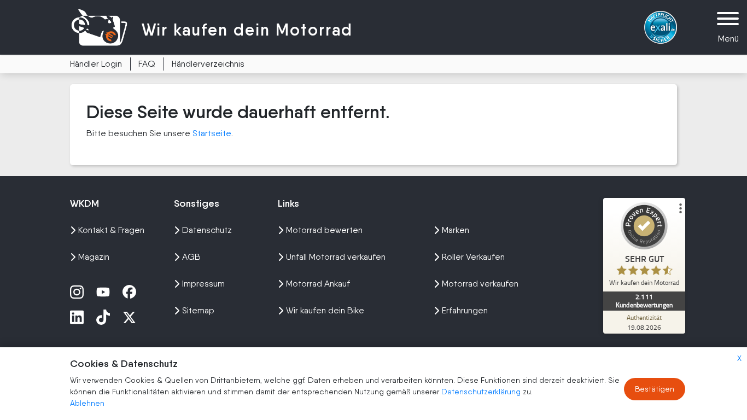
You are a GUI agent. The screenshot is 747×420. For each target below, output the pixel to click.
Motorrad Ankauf (318, 283)
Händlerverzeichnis (208, 64)
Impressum (203, 283)
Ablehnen (87, 403)
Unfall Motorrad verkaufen (336, 257)
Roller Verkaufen (473, 257)
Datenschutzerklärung (482, 391)
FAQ (146, 64)
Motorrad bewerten (324, 230)
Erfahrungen (465, 310)
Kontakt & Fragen (111, 230)
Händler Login (96, 64)
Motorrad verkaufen (480, 283)
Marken (455, 230)
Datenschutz (207, 230)
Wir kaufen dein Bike (325, 310)
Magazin (93, 257)
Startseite (211, 133)
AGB (191, 257)
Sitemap (198, 310)
